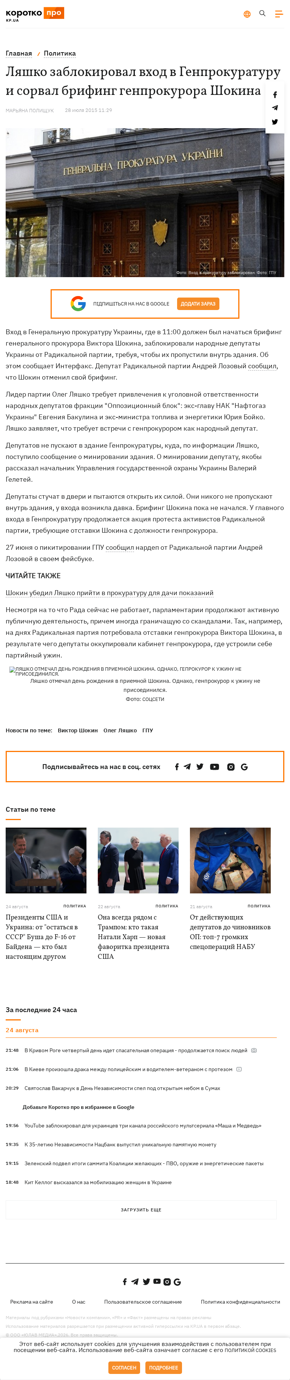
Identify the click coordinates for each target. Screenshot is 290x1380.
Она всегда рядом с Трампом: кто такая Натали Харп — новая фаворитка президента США (134, 937)
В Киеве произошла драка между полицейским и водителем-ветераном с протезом (129, 1069)
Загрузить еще (141, 1210)
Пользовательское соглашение (143, 1301)
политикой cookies (250, 1350)
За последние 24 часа (41, 1009)
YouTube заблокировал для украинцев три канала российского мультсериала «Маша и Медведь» (143, 1125)
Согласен (124, 1367)
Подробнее (163, 1367)
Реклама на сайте (31, 1301)
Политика (74, 906)
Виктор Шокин (78, 730)
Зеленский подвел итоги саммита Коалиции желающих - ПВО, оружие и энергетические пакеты (144, 1163)
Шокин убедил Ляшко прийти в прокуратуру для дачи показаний (110, 592)
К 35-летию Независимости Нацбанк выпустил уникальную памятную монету (120, 1144)
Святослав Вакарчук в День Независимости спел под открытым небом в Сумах (122, 1088)
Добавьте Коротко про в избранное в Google (78, 1107)
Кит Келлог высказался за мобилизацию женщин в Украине (98, 1182)
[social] (177, 767)
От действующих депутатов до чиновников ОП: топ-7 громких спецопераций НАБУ (230, 932)
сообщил (262, 365)
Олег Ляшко (120, 730)
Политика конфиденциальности (240, 1301)
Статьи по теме (31, 809)
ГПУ (147, 730)
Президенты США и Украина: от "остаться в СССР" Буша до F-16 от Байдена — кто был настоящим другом (42, 937)
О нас (78, 1301)
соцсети (153, 699)
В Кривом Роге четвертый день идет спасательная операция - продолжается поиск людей (136, 1050)
